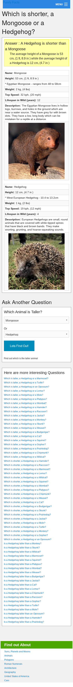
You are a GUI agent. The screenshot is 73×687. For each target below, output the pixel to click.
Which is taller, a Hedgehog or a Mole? (23, 395)
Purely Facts (11, 2)
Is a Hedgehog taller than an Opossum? (24, 613)
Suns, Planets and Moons (17, 651)
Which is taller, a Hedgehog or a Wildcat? (25, 457)
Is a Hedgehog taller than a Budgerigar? (24, 576)
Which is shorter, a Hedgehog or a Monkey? (26, 531)
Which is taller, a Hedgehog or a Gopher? (25, 444)
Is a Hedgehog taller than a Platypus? (23, 564)
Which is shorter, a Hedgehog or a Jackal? (25, 518)
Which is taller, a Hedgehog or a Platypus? (25, 399)
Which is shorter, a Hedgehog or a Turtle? (25, 527)
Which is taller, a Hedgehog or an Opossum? (26, 386)
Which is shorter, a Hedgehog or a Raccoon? (26, 465)
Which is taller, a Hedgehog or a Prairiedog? (26, 448)
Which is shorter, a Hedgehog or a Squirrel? (26, 481)
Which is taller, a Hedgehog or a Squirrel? (25, 440)
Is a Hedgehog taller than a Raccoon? (23, 597)
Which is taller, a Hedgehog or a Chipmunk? (26, 452)
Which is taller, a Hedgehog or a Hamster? (25, 407)
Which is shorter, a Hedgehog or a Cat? (24, 502)
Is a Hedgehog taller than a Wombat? (23, 568)
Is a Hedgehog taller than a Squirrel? (22, 560)
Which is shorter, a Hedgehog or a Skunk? (25, 510)
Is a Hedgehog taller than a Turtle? (21, 605)
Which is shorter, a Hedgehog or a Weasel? (26, 498)
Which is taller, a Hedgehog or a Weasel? (25, 428)
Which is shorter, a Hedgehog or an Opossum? (27, 539)
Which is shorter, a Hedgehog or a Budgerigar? (28, 506)
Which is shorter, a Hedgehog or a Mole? (24, 523)
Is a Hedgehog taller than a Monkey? (22, 543)
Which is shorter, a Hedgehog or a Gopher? (26, 535)
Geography (10, 672)
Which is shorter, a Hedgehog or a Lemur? (25, 473)
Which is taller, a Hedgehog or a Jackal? (24, 415)
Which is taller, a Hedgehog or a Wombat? (25, 403)
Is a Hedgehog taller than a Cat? (20, 584)
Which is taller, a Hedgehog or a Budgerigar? (27, 432)
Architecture (10, 668)
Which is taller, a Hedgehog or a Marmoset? (26, 378)
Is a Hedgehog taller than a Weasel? (22, 572)
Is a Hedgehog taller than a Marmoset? (23, 556)
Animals (8, 655)
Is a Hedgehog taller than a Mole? (21, 609)
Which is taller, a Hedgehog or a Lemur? (24, 391)
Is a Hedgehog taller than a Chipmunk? (24, 593)
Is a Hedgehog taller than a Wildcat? (22, 551)
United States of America (16, 676)
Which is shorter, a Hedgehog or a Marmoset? (27, 469)
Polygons (9, 659)
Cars (6, 680)
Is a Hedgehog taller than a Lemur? (22, 589)
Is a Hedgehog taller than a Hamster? (23, 617)
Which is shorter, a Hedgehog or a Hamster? (26, 461)
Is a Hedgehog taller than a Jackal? (22, 580)
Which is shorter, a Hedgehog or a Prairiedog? (27, 514)
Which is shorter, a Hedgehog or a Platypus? (26, 490)
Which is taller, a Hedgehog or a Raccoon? (25, 411)
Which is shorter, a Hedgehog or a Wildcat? (26, 477)
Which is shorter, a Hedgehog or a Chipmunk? (27, 494)
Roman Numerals (13, 664)
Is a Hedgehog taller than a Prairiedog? (24, 622)
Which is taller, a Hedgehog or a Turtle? (24, 382)
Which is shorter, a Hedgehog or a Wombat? (26, 485)
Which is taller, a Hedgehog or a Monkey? (25, 419)
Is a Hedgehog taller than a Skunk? (22, 547)
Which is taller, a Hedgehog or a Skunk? (24, 424)
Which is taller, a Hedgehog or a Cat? (23, 436)
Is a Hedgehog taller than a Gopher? (22, 601)
